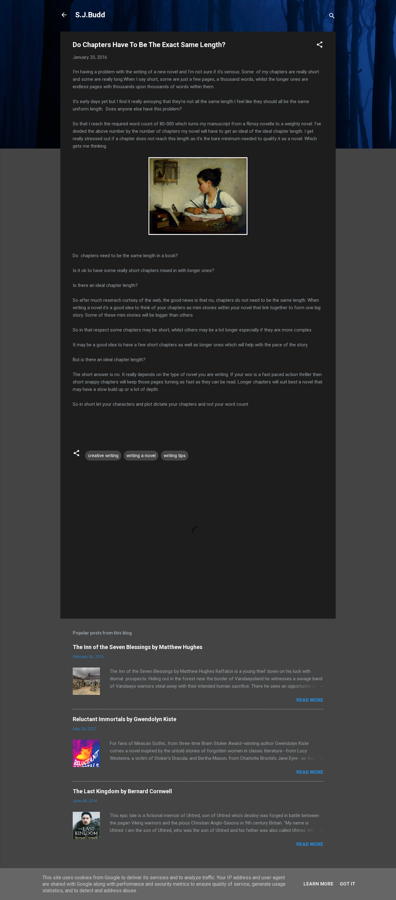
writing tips (175, 455)
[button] (319, 45)
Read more (309, 700)
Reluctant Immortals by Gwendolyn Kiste (124, 719)
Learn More (318, 884)
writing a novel (141, 455)
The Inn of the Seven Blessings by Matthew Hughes (137, 647)
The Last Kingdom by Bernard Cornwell (122, 791)
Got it (347, 884)
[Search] (332, 16)
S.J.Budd (90, 15)
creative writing (103, 455)
